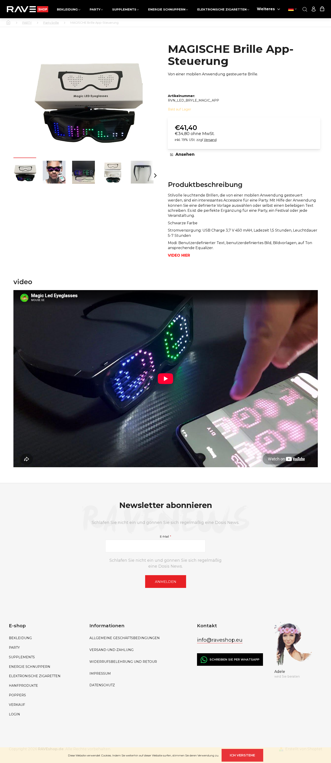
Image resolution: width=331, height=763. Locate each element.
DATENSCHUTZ (102, 685)
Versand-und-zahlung (111, 650)
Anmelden (165, 581)
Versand (210, 140)
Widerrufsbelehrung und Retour (123, 662)
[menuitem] (69, 9)
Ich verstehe (242, 755)
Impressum (100, 674)
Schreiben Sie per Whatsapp (234, 659)
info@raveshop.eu (220, 640)
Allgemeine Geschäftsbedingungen (124, 638)
